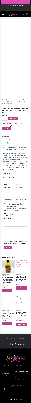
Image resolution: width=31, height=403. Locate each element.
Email (6, 235)
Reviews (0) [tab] (5, 143)
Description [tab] (5, 136)
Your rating (6, 214)
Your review (8, 218)
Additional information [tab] (8, 139)
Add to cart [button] (7, 291)
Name (6, 228)
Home (3, 99)
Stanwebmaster (18, 399)
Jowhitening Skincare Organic (14, 99)
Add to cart (13, 118)
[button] (3, 14)
